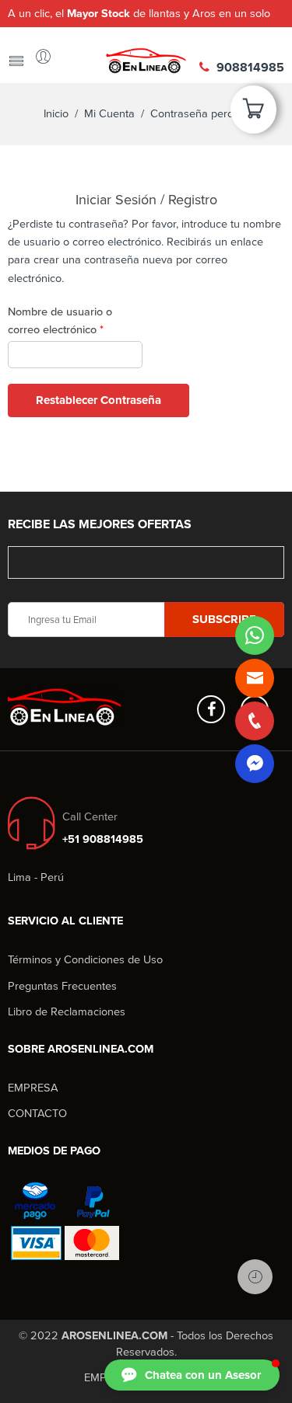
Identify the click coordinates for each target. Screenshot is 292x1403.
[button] (192, 1375)
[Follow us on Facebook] (211, 709)
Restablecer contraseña (98, 400)
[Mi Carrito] (253, 114)
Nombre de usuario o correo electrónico (60, 320)
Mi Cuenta (109, 113)
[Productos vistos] (255, 1276)
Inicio (56, 113)
